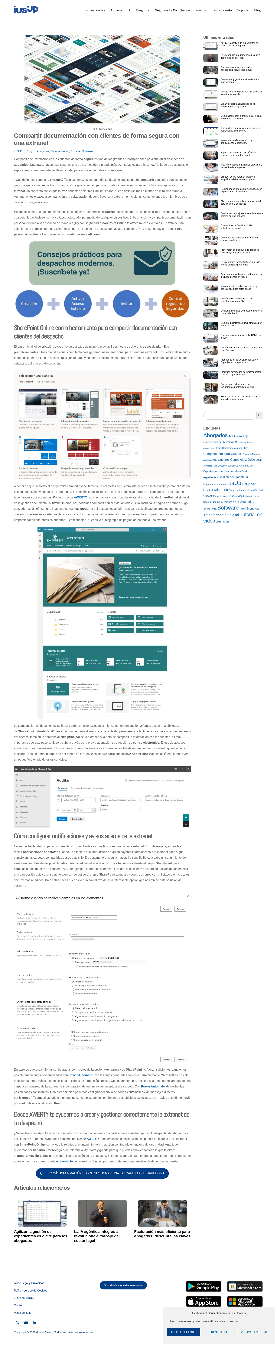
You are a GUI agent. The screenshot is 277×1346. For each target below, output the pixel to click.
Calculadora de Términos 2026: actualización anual (237, 226)
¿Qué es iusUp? (24, 1297)
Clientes (240, 442)
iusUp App (249, 484)
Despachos (211, 466)
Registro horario (252, 496)
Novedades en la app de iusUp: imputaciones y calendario (237, 141)
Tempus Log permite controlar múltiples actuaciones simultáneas (241, 129)
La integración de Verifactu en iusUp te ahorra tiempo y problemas (240, 263)
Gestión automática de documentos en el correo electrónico (241, 312)
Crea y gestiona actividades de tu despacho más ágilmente (238, 105)
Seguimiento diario (228, 501)
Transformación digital (221, 515)
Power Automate (80, 1075)
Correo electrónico (242, 459)
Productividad (236, 496)
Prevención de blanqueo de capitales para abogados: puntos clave (240, 251)
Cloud (217, 448)
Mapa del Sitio (22, 1312)
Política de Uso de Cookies (30, 1290)
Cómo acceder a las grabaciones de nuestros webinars (239, 239)
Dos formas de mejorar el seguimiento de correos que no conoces (242, 214)
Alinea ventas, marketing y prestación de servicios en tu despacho (241, 202)
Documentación (60, 151)
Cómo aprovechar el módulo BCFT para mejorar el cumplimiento (241, 117)
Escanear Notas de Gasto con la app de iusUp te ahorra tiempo (241, 398)
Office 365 (258, 490)
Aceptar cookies (184, 1332)
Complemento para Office (235, 448)
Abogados (43, 151)
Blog (257, 10)
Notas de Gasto (237, 490)
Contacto (19, 1305)
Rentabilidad (210, 502)
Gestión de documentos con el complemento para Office (236, 299)
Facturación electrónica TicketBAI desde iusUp (241, 336)
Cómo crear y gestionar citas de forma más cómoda (240, 80)
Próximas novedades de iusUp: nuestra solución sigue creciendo (241, 373)
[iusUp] (26, 12)
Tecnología (253, 508)
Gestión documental (232, 477)
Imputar (222, 484)
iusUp (18, 151)
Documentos (242, 465)
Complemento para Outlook (222, 453)
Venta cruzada (222, 522)
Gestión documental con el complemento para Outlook (241, 349)
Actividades (235, 436)
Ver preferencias (254, 1332)
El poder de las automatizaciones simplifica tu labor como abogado (238, 178)
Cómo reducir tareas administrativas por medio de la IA (241, 324)
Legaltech (208, 490)
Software (87, 151)
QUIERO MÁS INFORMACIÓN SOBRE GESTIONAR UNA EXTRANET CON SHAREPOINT (102, 1173)
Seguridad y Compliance (172, 10)
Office (250, 490)
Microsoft (221, 490)
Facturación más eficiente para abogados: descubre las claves (162, 1233)
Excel (252, 466)
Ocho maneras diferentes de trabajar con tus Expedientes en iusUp (241, 275)
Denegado (219, 1332)
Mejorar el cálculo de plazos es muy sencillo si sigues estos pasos (239, 287)
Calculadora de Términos (218, 442)
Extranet (76, 151)
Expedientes (210, 471)
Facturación (227, 471)
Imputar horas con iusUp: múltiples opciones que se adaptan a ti (238, 154)
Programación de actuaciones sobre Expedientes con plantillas (239, 361)
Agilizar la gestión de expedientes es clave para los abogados (40, 1236)
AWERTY (80, 497)
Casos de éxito (221, 10)
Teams (243, 509)
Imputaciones (210, 484)
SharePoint (210, 508)
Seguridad (247, 501)
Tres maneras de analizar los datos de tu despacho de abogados (241, 166)
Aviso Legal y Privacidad (29, 1283)
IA (129, 10)
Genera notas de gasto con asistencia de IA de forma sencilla (241, 93)
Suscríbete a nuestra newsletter (123, 1285)
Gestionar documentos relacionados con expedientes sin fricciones (241, 190)
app (245, 436)
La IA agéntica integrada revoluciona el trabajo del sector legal (97, 1236)
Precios (200, 10)
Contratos (224, 459)
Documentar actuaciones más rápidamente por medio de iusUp (237, 385)
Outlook (208, 496)
